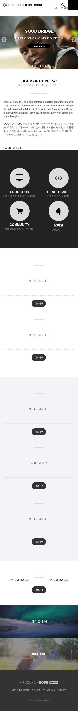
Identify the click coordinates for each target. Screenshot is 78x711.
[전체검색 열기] (63, 5)
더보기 (38, 303)
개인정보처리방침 (20, 690)
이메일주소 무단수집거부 (54, 690)
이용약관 (35, 690)
